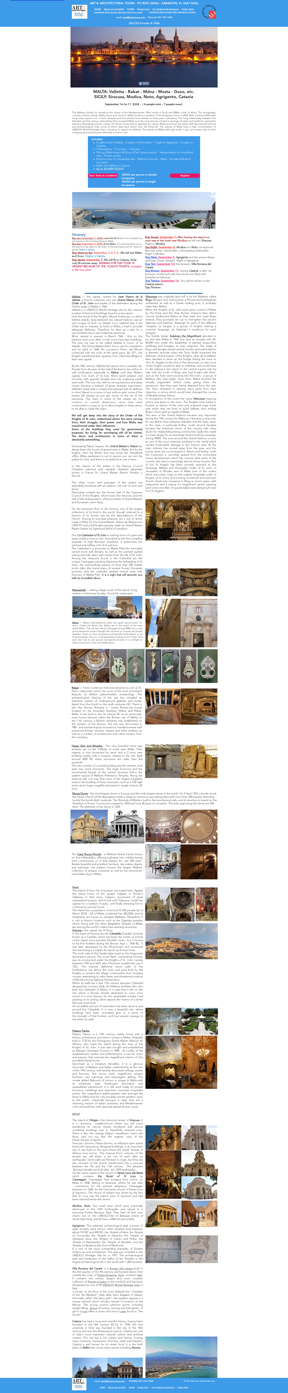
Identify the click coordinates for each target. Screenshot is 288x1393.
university (77, 1327)
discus (93, 1308)
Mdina (75, 622)
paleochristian (108, 694)
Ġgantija (126, 920)
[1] (124, 1281)
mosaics (99, 730)
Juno (132, 993)
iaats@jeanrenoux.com (134, 17)
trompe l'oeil (135, 996)
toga (84, 1311)
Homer (137, 893)
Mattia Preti (117, 548)
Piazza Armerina (107, 1275)
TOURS (130, 9)
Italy (139, 1275)
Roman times (127, 950)
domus (92, 717)
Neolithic (112, 940)
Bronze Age (117, 943)
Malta (75, 714)
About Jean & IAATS (114, 9)
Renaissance (105, 1331)
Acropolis (109, 950)
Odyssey (77, 897)
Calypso (121, 893)
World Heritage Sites (127, 1285)
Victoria (76, 930)
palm (123, 1311)
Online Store (188, 9)
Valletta (76, 296)
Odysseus (124, 900)
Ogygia (138, 890)
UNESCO (92, 310)
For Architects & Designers (166, 9)
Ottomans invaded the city (124, 963)
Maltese (120, 917)
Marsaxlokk (79, 590)
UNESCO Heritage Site (87, 1255)
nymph (111, 893)
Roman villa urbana (121, 1268)
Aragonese (136, 953)
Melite (134, 717)
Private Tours (143, 9)
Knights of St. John (121, 960)
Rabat (75, 687)
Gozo (75, 887)
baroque (125, 983)
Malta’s (93, 694)
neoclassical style (166, 800)
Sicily (121, 1275)
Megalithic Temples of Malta (125, 923)
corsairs (76, 976)
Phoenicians (116, 946)
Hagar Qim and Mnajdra (87, 746)
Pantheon (78, 803)
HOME (97, 9)
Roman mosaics (97, 1281)
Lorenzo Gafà (96, 986)
